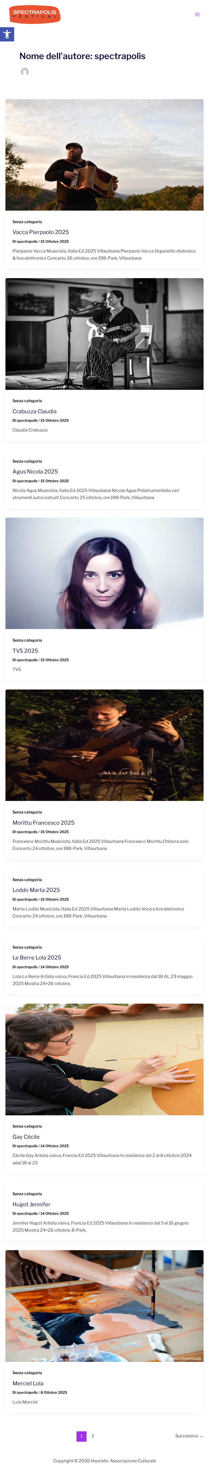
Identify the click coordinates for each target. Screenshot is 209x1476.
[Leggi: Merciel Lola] (104, 1305)
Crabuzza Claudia (35, 411)
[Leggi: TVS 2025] (104, 573)
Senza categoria (27, 221)
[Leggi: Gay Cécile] (104, 1059)
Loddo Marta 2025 (36, 890)
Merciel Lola (28, 1383)
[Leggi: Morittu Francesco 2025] (104, 745)
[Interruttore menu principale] (197, 14)
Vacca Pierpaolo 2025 (41, 232)
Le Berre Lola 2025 (37, 957)
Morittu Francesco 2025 (44, 822)
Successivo (189, 1435)
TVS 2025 (25, 651)
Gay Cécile (26, 1137)
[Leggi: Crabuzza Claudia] (104, 333)
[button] (7, 34)
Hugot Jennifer (32, 1204)
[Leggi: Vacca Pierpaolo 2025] (104, 154)
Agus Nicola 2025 (35, 471)
